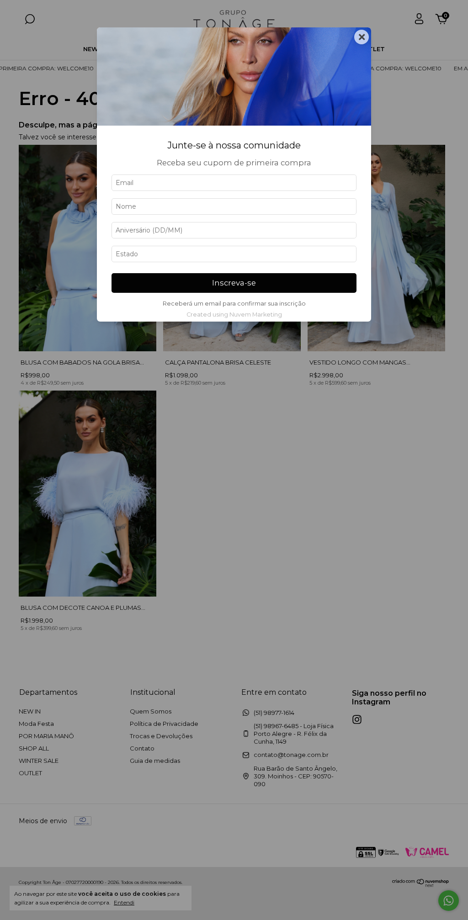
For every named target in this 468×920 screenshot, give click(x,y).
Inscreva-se (234, 282)
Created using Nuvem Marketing (234, 314)
